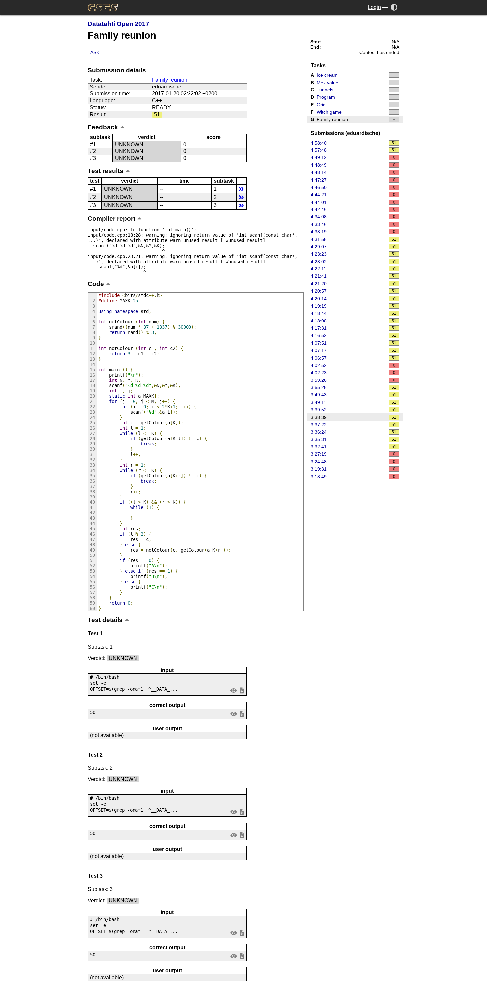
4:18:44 (354, 313)
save (241, 690)
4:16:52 (354, 335)
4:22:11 (354, 268)
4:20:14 (354, 298)
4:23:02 (354, 261)
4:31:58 (354, 239)
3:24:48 (353, 461)
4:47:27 (353, 180)
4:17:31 (354, 328)
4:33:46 (353, 224)
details (241, 188)
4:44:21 (353, 194)
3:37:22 (354, 424)
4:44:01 (353, 202)
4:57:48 (354, 150)
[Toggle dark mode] (394, 7)
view (234, 690)
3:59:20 (353, 380)
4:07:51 (354, 343)
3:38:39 (354, 417)
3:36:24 (354, 432)
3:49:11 (354, 402)
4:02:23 (353, 372)
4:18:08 (354, 320)
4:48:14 (353, 172)
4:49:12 (353, 157)
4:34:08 (353, 216)
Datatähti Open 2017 (118, 23)
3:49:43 (354, 394)
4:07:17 (354, 350)
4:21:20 (354, 283)
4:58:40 (354, 143)
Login (374, 7)
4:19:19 (354, 306)
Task (93, 52)
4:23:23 (354, 254)
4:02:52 (353, 365)
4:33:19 (353, 231)
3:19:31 (353, 469)
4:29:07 (354, 246)
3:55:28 (354, 387)
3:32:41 (354, 446)
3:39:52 (354, 409)
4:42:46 (353, 209)
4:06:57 (354, 358)
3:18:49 (353, 476)
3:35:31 (354, 439)
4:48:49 (353, 165)
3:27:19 (353, 454)
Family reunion (169, 80)
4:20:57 (354, 291)
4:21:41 (354, 276)
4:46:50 (353, 187)
